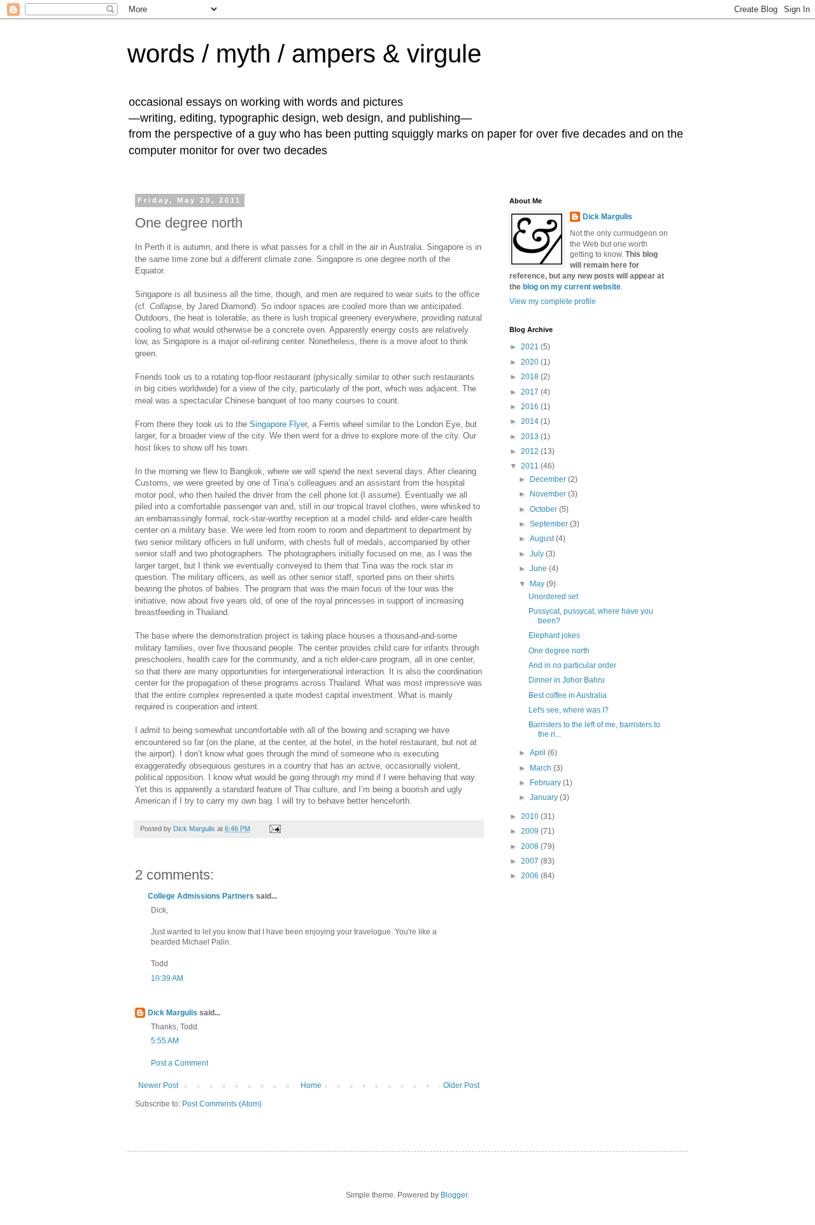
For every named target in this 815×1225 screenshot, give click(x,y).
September (550, 523)
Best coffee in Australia (567, 695)
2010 (531, 816)
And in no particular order (572, 665)
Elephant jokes (554, 635)
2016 (531, 406)
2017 (531, 392)
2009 (531, 831)
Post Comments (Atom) (222, 1103)
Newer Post (158, 1085)
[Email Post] (274, 828)
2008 (531, 846)
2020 (531, 362)
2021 (531, 346)
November (549, 493)
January (545, 797)
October (544, 509)
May (538, 583)
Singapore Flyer (278, 424)
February (546, 782)
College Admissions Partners (201, 896)
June (539, 568)
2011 (531, 465)
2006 (531, 875)
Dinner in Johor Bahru (566, 680)
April (539, 752)
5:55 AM (165, 1040)
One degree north (559, 650)
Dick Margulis (172, 1012)
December (549, 479)
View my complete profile (552, 301)
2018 (531, 376)
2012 (531, 451)
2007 (531, 861)
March (541, 768)
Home (311, 1085)
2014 (531, 421)
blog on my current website (572, 286)
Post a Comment (179, 1063)
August (543, 538)
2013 (531, 436)
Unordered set (553, 596)
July (538, 553)
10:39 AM (167, 978)
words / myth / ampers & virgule (304, 54)
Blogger (454, 1195)
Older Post (461, 1085)
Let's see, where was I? (568, 710)
